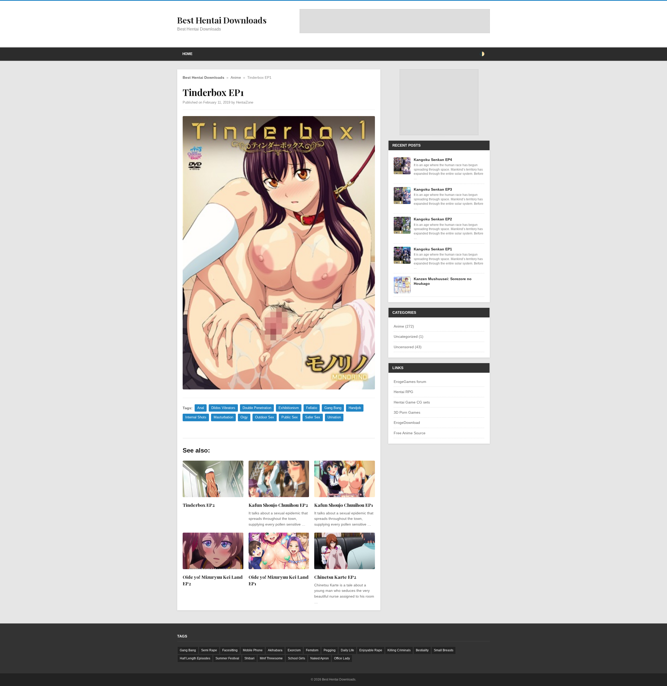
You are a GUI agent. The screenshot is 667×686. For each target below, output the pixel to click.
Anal (200, 408)
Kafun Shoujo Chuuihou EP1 (343, 505)
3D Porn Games (407, 412)
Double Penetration (257, 408)
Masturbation (223, 417)
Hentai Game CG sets (412, 402)
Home (187, 54)
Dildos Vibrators (223, 408)
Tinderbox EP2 (199, 505)
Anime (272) (404, 326)
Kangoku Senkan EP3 (433, 189)
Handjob (355, 408)
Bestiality (422, 650)
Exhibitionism (289, 408)
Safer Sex (312, 417)
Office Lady (342, 658)
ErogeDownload (407, 422)
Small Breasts (443, 650)
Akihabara (275, 650)
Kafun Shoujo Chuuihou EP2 (278, 505)
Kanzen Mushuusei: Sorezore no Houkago (443, 281)
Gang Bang (332, 408)
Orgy (244, 417)
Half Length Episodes (195, 658)
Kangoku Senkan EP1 (433, 249)
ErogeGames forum (410, 382)
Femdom (312, 650)
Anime (236, 78)
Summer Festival (227, 658)
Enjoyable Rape (370, 650)
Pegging (330, 650)
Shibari (249, 658)
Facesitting (230, 650)
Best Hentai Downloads (203, 78)
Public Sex (289, 417)
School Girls (296, 658)
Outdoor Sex (264, 417)
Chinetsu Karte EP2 (335, 577)
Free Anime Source (409, 433)
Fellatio (311, 408)
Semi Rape (209, 650)
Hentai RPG (403, 392)
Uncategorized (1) (408, 336)
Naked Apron (319, 658)
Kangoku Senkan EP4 (433, 160)
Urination (334, 417)
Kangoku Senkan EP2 (433, 219)
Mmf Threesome (271, 658)
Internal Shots (195, 417)
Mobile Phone (253, 650)
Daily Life (347, 650)
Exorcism (294, 650)
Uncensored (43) (408, 347)
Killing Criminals (399, 650)
